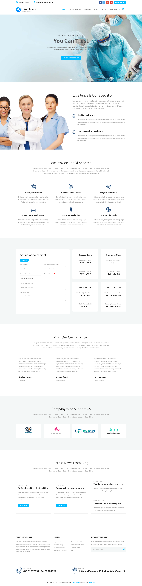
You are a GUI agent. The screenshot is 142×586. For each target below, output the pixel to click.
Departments (75, 9)
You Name (24, 264)
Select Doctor (49, 274)
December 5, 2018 (100, 500)
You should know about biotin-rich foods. (112, 484)
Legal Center (58, 542)
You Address (25, 292)
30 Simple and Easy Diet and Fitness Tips (36, 488)
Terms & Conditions (77, 542)
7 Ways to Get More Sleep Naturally (110, 503)
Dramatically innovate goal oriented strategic (76, 488)
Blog (96, 9)
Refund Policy (75, 547)
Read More (24, 505)
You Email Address (27, 283)
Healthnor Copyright (60, 550)
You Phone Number (51, 264)
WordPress (92, 582)
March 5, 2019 (98, 481)
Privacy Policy (58, 545)
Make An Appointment (71, 58)
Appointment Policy (77, 545)
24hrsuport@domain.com (44, 2)
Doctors (87, 9)
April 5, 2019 (22, 485)
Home (64, 9)
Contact (113, 9)
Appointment (120, 2)
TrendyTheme (75, 582)
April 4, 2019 (60, 485)
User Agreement (59, 547)
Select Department (27, 274)
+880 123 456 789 (24, 2)
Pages (104, 9)
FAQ (72, 550)
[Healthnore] (26, 9)
